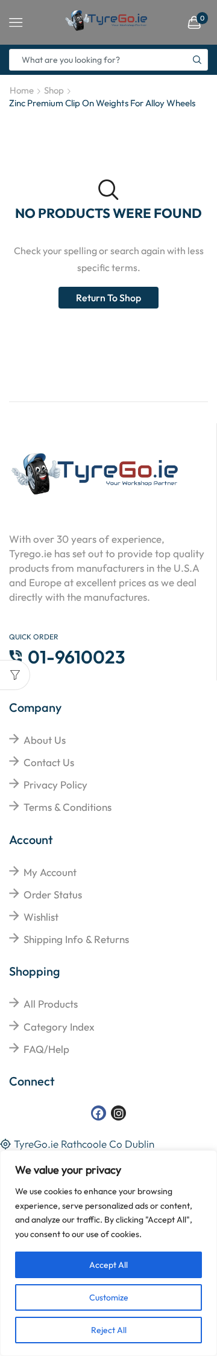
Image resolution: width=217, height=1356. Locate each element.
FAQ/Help (46, 1049)
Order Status (53, 894)
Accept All (108, 1264)
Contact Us (49, 762)
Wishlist (41, 916)
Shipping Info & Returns (76, 939)
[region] (108, 1253)
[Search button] (197, 60)
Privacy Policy (55, 784)
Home (22, 90)
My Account (50, 872)
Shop (54, 90)
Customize (108, 1297)
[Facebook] (98, 1113)
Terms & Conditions (68, 807)
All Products (51, 1003)
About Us (45, 740)
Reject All (109, 1330)
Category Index (59, 1026)
